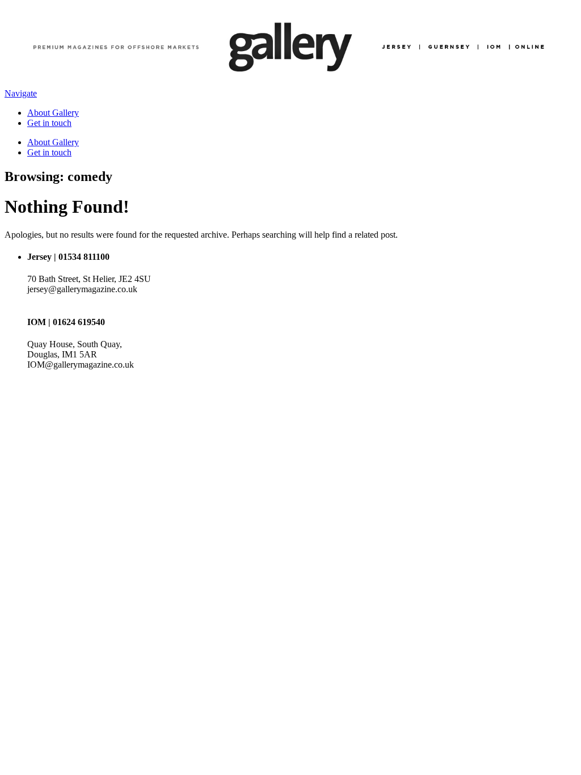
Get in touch (49, 123)
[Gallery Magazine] (290, 83)
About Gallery (53, 112)
